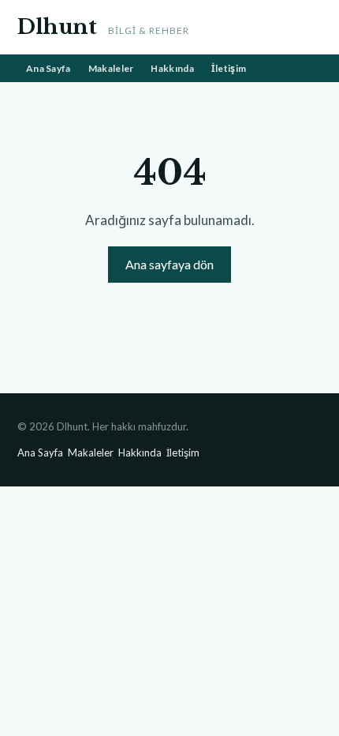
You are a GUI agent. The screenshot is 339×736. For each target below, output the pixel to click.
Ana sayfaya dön (169, 264)
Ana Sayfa (48, 68)
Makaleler (111, 68)
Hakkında (172, 68)
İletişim (228, 68)
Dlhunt (57, 26)
